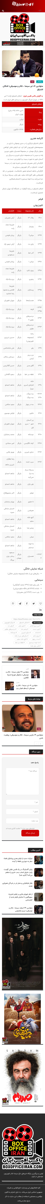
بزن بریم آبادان (34, 626)
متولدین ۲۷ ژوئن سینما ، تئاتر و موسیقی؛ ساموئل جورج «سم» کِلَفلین (17, 675)
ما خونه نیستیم (34, 642)
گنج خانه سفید (21, 639)
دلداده (37, 632)
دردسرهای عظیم (10, 629)
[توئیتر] (33, 603)
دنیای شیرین (25, 632)
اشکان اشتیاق (23, 622)
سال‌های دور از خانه (21, 636)
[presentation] (37, 744)
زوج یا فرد (36, 636)
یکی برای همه (34, 646)
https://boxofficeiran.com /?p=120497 (27, 619)
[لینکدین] (40, 609)
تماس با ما (39, 1179)
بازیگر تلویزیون (9, 622)
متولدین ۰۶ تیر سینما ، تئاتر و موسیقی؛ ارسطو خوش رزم (26, 687)
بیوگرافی (39, 82)
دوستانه (13, 632)
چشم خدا (24, 629)
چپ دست (36, 629)
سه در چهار (35, 639)
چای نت (10, 626)
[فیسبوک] (26, 603)
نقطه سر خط (19, 642)
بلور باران (21, 626)
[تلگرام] (20, 603)
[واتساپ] (13, 603)
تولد (32, 82)
